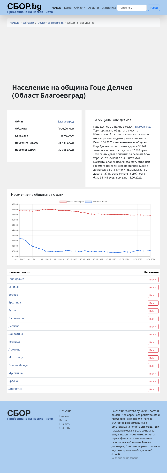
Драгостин (15, 389)
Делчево (13, 326)
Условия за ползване (125, 458)
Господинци (16, 318)
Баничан (14, 287)
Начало (56, 7)
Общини (93, 7)
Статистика (108, 7)
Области (79, 7)
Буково (12, 310)
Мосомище (15, 357)
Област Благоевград (50, 22)
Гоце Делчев (16, 279)
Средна (13, 381)
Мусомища (15, 373)
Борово (13, 294)
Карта (68, 7)
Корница (14, 341)
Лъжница (14, 349)
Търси (154, 7)
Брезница (14, 302)
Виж (152, 279)
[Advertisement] (83, 53)
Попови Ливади (18, 365)
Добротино (15, 334)
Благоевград (66, 121)
